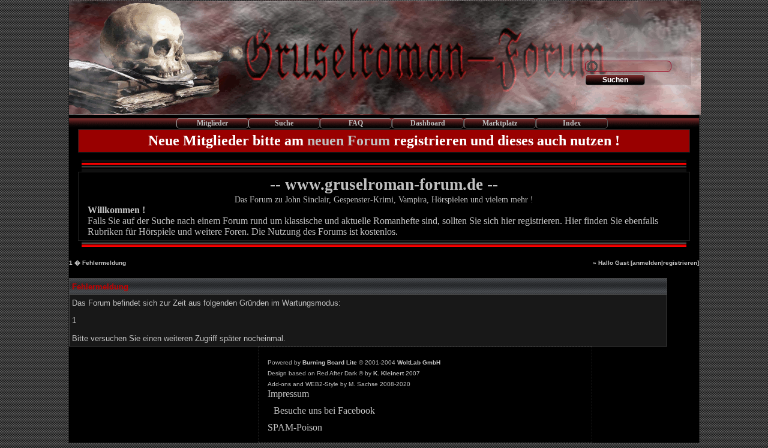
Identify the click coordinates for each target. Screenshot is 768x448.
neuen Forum (348, 140)
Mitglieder (212, 123)
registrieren (680, 262)
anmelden (646, 262)
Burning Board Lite (329, 362)
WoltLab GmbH (418, 362)
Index (572, 123)
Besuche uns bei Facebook (324, 410)
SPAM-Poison (295, 427)
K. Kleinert (388, 373)
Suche (284, 123)
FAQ (356, 123)
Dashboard (427, 123)
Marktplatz (499, 123)
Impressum (288, 394)
